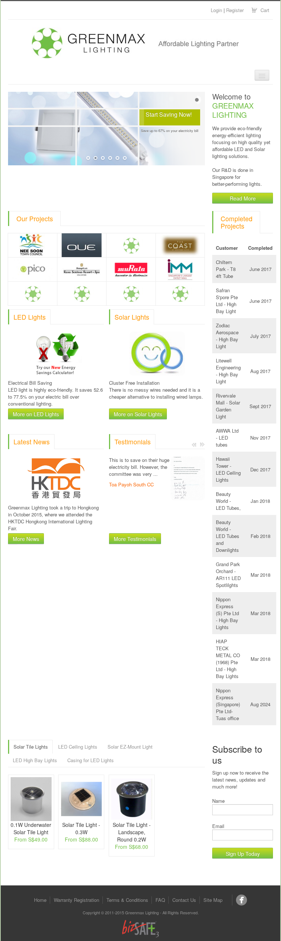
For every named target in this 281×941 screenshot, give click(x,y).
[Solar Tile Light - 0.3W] (81, 799)
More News (26, 538)
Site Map (212, 899)
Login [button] (216, 10)
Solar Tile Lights (31, 746)
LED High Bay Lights (35, 760)
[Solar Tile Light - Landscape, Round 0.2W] (132, 799)
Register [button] (235, 10)
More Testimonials (135, 538)
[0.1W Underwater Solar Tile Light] (31, 799)
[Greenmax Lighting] (241, 900)
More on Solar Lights (138, 414)
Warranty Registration (76, 899)
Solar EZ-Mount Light (130, 746)
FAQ (160, 899)
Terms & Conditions (127, 899)
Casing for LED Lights (90, 760)
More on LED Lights (36, 414)
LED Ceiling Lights (77, 746)
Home (40, 899)
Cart (265, 10)
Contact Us (184, 899)
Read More (243, 198)
